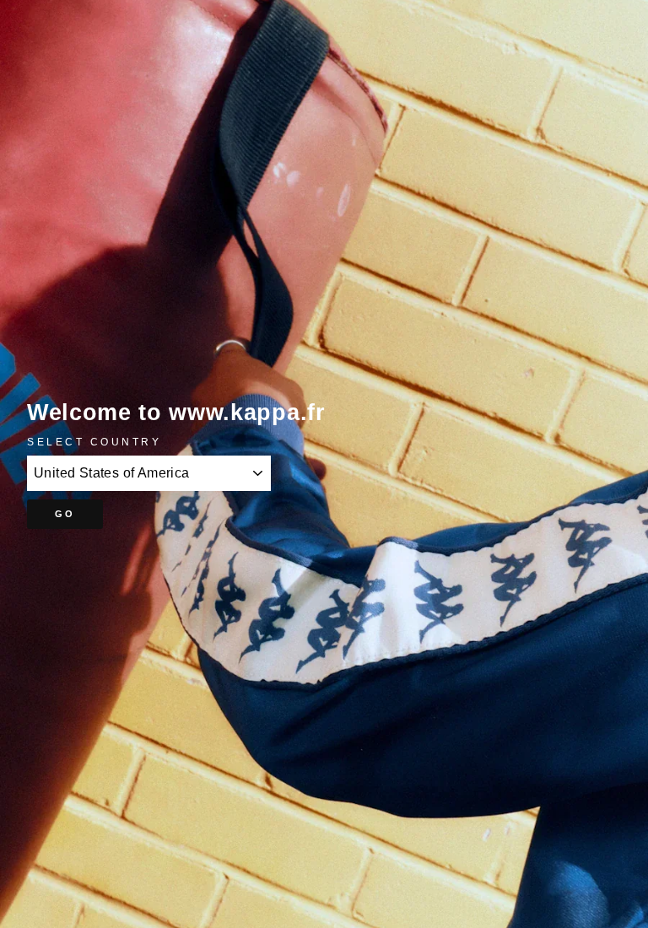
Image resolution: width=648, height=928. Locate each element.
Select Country (94, 441)
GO (65, 514)
